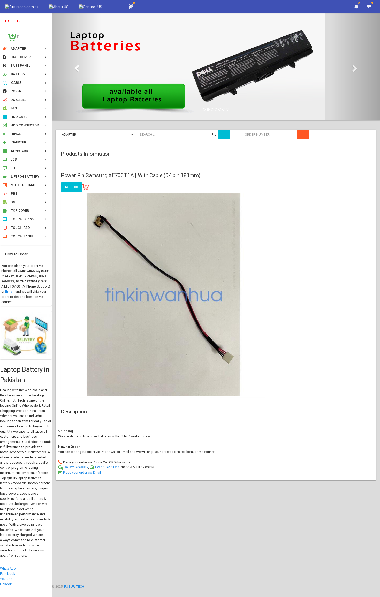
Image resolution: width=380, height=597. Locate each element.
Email (9, 291)
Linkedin (6, 584)
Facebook (7, 574)
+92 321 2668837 (75, 467)
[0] (18, 36)
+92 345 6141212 (107, 467)
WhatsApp (8, 568)
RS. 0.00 (71, 187)
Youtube (6, 579)
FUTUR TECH (74, 586)
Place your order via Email (82, 472)
